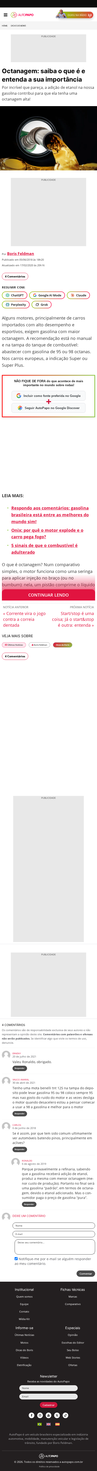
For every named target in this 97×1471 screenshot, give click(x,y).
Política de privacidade (49, 1466)
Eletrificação (24, 1365)
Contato (24, 1311)
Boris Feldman (20, 253)
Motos (24, 1342)
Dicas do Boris (18, 26)
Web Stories (73, 1357)
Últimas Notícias (15, 645)
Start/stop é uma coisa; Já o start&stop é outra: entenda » (73, 619)
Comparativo (73, 1304)
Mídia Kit (24, 1319)
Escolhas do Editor (73, 1342)
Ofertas (72, 1365)
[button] (75, 15)
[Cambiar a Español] (57, 1423)
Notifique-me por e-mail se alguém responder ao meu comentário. (53, 1261)
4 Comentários (15, 276)
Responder (20, 1068)
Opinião (73, 1335)
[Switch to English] (48, 1423)
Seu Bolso (73, 1350)
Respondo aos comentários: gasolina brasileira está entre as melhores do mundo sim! (50, 514)
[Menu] (5, 15)
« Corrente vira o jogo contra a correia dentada (24, 619)
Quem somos (24, 1296)
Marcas (73, 1296)
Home (5, 26)
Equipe (24, 1304)
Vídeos (24, 1357)
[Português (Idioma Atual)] (39, 1423)
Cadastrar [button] (49, 1405)
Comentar (86, 1273)
